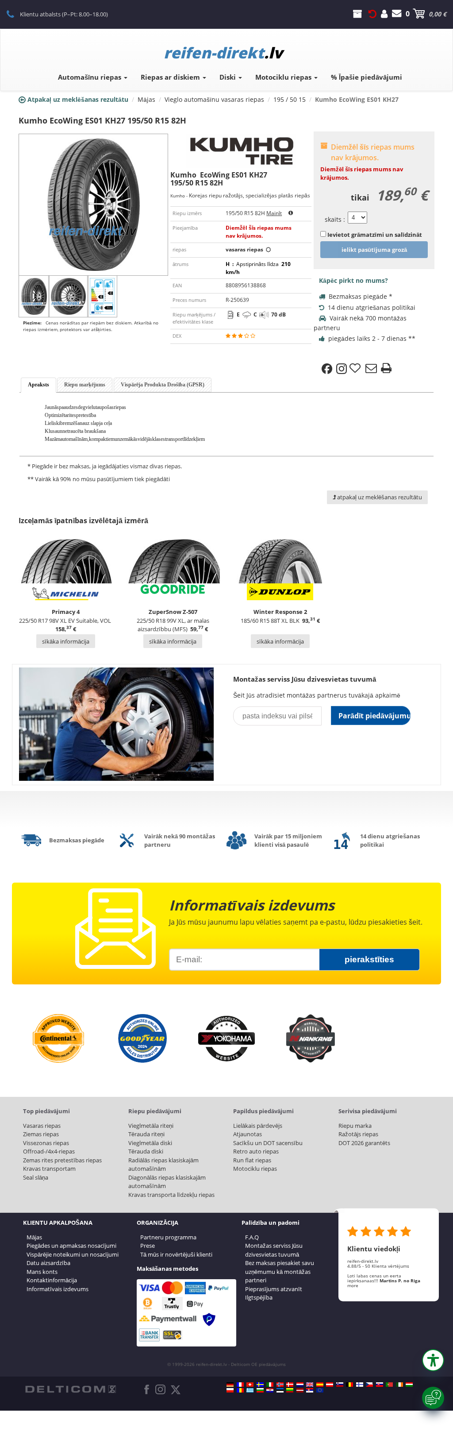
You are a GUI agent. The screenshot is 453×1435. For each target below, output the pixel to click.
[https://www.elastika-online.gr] (249, 1390)
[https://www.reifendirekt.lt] (289, 1390)
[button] (433, 1360)
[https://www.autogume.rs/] (309, 1390)
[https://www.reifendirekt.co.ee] (280, 1390)
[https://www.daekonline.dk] (289, 1384)
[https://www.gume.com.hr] (269, 1390)
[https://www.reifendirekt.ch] (249, 1384)
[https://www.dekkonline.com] (280, 1384)
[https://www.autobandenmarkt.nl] (299, 1384)
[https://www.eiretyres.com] (399, 1384)
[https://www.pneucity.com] (389, 1384)
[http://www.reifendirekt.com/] (319, 1390)
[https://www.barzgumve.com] (260, 1390)
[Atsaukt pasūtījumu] (372, 13)
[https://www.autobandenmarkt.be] (349, 1384)
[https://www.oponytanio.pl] (230, 1390)
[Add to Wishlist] (356, 368)
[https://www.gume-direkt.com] (339, 1384)
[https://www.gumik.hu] (409, 1384)
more (352, 1285)
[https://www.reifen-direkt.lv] (299, 1390)
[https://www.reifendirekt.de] (230, 1384)
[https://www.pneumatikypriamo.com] (379, 1384)
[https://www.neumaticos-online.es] (319, 1384)
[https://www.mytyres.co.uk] (309, 1384)
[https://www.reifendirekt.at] (329, 1384)
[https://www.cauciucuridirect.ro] (240, 1390)
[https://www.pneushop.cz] (369, 1384)
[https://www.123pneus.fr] (240, 1384)
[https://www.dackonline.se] (260, 1384)
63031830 (15, 13)
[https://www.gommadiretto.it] (269, 1384)
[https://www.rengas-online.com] (359, 1384)
